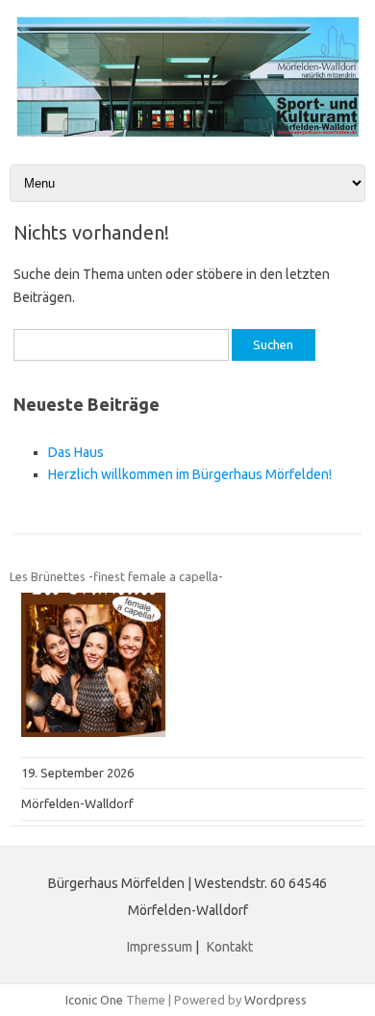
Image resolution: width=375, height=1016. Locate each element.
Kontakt (230, 946)
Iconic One (94, 999)
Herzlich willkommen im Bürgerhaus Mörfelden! (190, 474)
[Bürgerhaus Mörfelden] (187, 132)
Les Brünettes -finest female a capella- (116, 576)
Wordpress (275, 999)
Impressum (159, 946)
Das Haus (76, 452)
